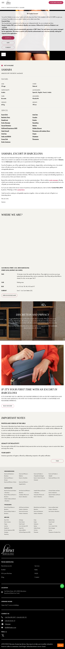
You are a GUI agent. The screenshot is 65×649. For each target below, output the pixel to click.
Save (8, 42)
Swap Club (4, 139)
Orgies (34, 134)
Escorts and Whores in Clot (54, 478)
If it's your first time (6, 573)
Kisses (35, 520)
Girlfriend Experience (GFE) (9, 128)
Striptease (35, 136)
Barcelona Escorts (12, 7)
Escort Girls (4, 115)
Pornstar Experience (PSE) (9, 530)
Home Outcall (51, 522)
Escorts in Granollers (23, 478)
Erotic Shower (22, 522)
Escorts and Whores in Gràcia (10, 482)
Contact (37, 577)
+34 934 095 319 (10, 617)
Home (3, 7)
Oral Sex (4, 134)
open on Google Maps (9, 295)
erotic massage (53, 180)
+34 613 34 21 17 (10, 621)
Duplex (34, 120)
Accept (60, 645)
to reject (8, 47)
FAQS (57, 461)
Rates (36, 570)
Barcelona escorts (6, 566)
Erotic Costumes (5, 142)
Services (37, 566)
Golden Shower (37, 128)
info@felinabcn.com (10, 627)
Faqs (36, 573)
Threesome (35, 139)
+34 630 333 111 (22, 617)
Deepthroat (4, 120)
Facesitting (35, 123)
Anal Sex (35, 115)
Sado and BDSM (6, 136)
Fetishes (34, 125)
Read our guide (7, 406)
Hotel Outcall (5, 131)
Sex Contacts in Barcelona (54, 511)
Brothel (3, 570)
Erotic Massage (5, 123)
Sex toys (50, 530)
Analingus (21, 520)
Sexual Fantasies (6, 125)
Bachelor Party (5, 117)
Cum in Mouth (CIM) (53, 526)
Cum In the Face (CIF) (23, 526)
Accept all (8, 38)
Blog (2, 577)
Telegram (7, 624)
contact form (21, 190)
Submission (36, 524)
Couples (34, 117)
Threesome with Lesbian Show (41, 131)
